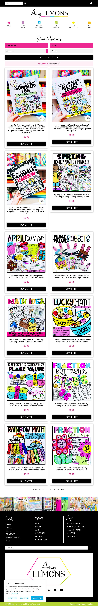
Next (63, 489)
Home (9, 26)
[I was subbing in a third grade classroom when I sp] (63, 504)
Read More (15, 593)
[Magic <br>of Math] (56, 22)
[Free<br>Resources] (73, 22)
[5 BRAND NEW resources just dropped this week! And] (21, 504)
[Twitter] (55, 590)
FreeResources (73, 27)
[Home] (8, 22)
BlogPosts (23, 27)
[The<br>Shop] (89, 22)
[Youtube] (61, 590)
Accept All (37, 598)
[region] (25, 591)
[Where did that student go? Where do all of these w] (35, 504)
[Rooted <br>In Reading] (39, 22)
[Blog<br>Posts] (23, 22)
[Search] (25, 3)
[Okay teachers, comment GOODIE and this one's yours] (49, 504)
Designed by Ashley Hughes (81, 604)
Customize (12, 598)
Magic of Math (56, 27)
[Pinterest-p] (49, 590)
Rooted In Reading (39, 27)
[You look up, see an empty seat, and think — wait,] (7, 504)
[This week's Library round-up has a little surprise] (77, 504)
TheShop (89, 27)
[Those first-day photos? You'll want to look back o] (91, 504)
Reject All (24, 598)
